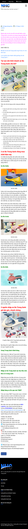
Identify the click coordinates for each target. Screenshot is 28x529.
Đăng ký (4, 1)
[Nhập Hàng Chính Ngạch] (5, 5)
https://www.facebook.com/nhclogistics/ (12, 410)
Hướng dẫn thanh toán (6, 499)
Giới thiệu (3, 483)
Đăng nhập (11, 1)
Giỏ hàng (19, 1)
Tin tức (2, 486)
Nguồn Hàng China (8, 524)
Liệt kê (2, 28)
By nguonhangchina (7, 26)
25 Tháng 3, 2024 (19, 26)
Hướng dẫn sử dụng (18, 524)
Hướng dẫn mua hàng (6, 496)
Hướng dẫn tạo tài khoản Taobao (8, 493)
